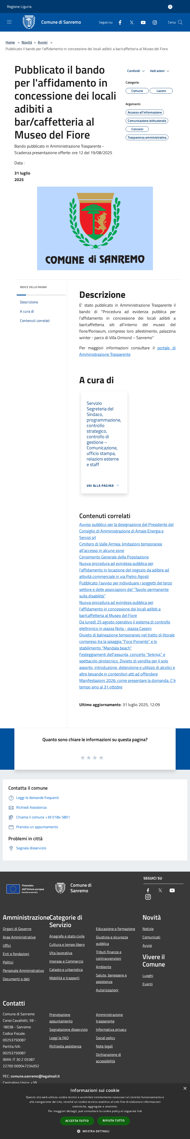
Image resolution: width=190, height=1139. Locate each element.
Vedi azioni (157, 70)
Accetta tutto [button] (77, 1121)
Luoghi (147, 975)
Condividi (134, 70)
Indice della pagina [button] (33, 287)
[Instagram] (153, 22)
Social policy (105, 1038)
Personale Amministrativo (23, 970)
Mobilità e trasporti (64, 978)
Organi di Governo (17, 928)
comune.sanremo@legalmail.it (35, 1076)
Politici (8, 962)
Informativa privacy (111, 1029)
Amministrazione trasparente (109, 1018)
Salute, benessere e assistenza (111, 978)
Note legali (104, 1046)
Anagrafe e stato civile (67, 936)
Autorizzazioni (107, 990)
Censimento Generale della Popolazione (114, 557)
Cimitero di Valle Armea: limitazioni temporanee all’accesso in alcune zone (120, 547)
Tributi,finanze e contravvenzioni (108, 955)
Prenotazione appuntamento (61, 1018)
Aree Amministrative (19, 937)
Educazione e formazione (115, 928)
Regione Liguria (19, 6)
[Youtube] (141, 22)
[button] (94, 1131)
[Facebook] (118, 22)
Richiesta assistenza (65, 1046)
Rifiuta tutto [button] (114, 1121)
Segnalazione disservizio (68, 1029)
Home (10, 42)
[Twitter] (129, 22)
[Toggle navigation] (9, 22)
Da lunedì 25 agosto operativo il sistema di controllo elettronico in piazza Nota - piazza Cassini (124, 625)
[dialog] (95, 1111)
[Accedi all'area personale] (170, 6)
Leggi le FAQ (59, 1038)
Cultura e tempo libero (67, 944)
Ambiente (103, 967)
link (139, 1111)
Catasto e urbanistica (66, 969)
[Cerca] (180, 22)
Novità (27, 42)
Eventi (147, 984)
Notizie (148, 928)
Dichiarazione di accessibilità (108, 1058)
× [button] (185, 1088)
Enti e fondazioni (16, 954)
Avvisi (43, 42)
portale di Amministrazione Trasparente (127, 351)
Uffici (7, 945)
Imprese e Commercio (66, 961)
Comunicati (151, 937)
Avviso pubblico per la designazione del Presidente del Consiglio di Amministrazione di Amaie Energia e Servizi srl (126, 531)
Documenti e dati (16, 979)
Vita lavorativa (60, 953)
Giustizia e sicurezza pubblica (112, 940)
